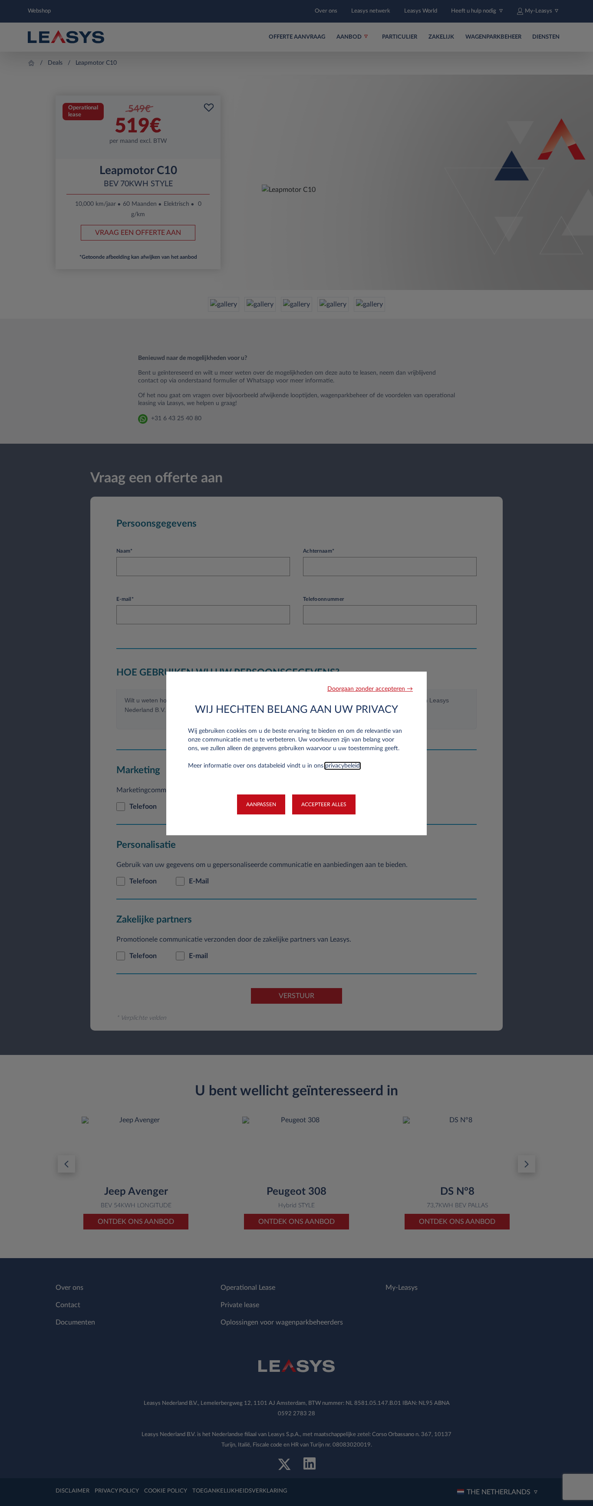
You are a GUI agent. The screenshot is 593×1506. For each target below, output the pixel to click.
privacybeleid (342, 766)
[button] (370, 689)
